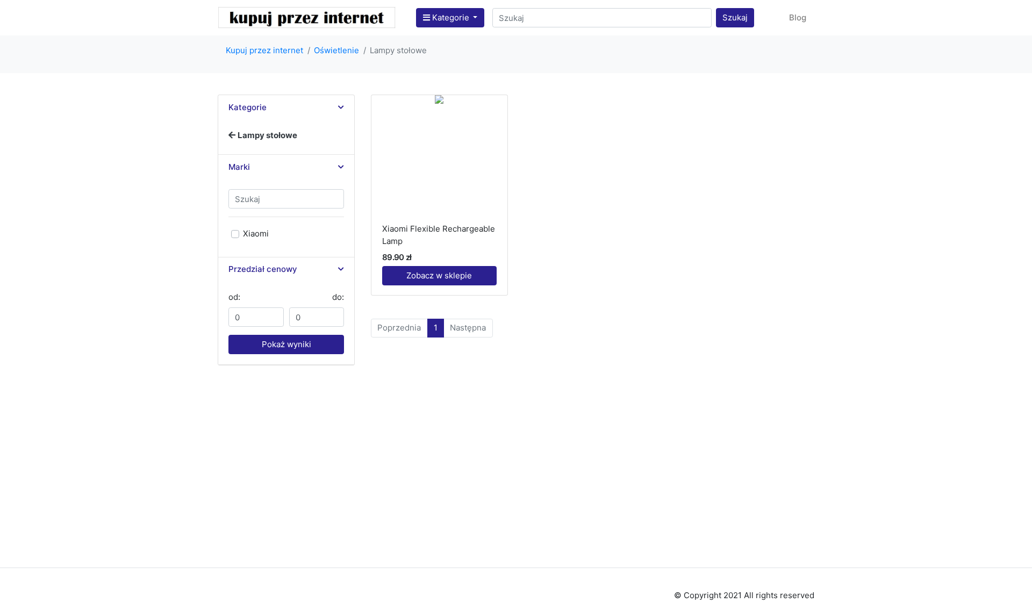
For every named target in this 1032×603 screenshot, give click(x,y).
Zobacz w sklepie (439, 275)
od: (234, 297)
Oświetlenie (336, 50)
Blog (797, 17)
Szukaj (735, 17)
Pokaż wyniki (286, 344)
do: (338, 297)
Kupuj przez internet (264, 50)
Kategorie (450, 17)
